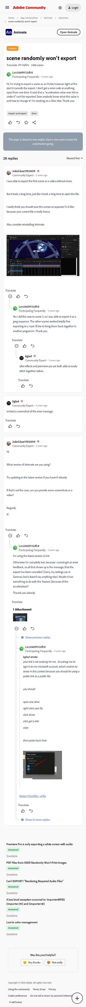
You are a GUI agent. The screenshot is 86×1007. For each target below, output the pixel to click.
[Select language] (60, 7)
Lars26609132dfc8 (22, 72)
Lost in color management (21, 922)
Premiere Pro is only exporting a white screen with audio (39, 844)
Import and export (17, 113)
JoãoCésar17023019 (23, 171)
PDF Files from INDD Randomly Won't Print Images (36, 862)
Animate (48, 17)
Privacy (52, 989)
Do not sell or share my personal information (52, 995)
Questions (63, 17)
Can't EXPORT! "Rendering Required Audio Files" (34, 881)
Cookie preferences (17, 995)
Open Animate (68, 32)
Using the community (19, 989)
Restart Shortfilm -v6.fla (32, 796)
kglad (28, 356)
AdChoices (17, 1002)
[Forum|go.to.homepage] (29, 7)
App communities (29, 17)
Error (34, 113)
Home (11, 17)
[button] (7, 8)
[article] (43, 234)
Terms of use (39, 989)
